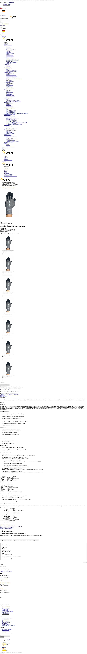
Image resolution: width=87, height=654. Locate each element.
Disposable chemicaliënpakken (11, 75)
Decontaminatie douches (10, 133)
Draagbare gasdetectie (7, 45)
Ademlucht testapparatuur (10, 140)
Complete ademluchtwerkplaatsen (11, 138)
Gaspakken (8, 79)
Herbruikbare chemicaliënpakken (11, 76)
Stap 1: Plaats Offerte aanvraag (6, 540)
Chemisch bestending (9, 92)
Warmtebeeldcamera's (7, 135)
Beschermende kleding (8, 72)
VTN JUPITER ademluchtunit (11, 123)
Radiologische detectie (8, 67)
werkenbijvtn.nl (11, 2)
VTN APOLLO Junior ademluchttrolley (12, 118)
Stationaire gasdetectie (5, 607)
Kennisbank (6, 159)
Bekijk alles (6, 44)
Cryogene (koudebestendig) (10, 96)
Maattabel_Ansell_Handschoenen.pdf (6, 528)
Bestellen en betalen (5, 630)
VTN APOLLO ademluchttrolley (11, 119)
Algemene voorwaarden (8, 175)
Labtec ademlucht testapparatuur (9, 114)
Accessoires (8, 54)
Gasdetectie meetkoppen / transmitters (12, 60)
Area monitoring (9, 50)
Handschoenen (6, 89)
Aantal (3, 553)
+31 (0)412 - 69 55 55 (3, 394)
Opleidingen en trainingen (8, 142)
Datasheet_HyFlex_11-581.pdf (5, 524)
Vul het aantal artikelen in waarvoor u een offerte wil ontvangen (11, 556)
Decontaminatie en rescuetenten (9, 129)
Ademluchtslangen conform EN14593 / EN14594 (14, 127)
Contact (5, 171)
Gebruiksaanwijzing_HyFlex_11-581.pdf (6, 527)
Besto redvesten (6, 134)
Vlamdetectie (6, 64)
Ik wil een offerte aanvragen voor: (7, 544)
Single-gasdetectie (9, 47)
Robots (5, 143)
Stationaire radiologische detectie (11, 71)
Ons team (5, 170)
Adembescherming (7, 97)
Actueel (3, 149)
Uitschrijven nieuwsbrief (6, 622)
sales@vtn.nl (10, 394)
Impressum (4, 620)
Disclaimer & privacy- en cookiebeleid (10, 176)
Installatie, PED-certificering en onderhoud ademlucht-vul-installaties (17, 113)
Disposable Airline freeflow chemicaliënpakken (13, 78)
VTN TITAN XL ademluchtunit (11, 120)
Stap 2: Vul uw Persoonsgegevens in (19, 540)
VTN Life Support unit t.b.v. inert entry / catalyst (14, 124)
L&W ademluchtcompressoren (9, 107)
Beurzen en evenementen (8, 160)
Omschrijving (2, 395)
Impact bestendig (9, 94)
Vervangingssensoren (9, 55)
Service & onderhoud (5, 148)
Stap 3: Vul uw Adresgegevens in (32, 540)
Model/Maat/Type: (5, 557)
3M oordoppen (8, 105)
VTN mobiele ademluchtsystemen (7, 611)
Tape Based (8, 51)
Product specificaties (3, 396)
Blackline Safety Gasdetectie (11, 49)
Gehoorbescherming (7, 102)
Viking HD (8, 87)
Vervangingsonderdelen (10, 56)
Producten (4, 36)
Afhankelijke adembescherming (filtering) (13, 100)
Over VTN (4, 161)
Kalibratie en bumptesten (10, 53)
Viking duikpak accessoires (10, 88)
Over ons (5, 169)
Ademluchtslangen (7, 125)
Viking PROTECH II (9, 85)
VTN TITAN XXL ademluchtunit (11, 121)
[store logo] (13, 18)
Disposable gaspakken (10, 81)
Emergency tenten (9, 132)
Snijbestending (8, 93)
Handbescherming (5, 610)
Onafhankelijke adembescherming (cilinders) (13, 101)
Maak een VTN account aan (6, 629)
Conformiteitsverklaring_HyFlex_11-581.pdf (7, 525)
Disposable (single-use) (10, 95)
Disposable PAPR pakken (10, 77)
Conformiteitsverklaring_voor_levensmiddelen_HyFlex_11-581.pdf (11, 526)
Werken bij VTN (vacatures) (6, 621)
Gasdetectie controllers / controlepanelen (12, 59)
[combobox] (5, 21)
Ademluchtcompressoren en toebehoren (12, 141)
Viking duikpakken (7, 82)
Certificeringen (6, 173)
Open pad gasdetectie (9, 61)
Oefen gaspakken (9, 80)
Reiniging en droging (9, 139)
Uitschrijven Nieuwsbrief (8, 174)
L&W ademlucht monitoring (10, 112)
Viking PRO (8, 86)
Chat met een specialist (15, 394)
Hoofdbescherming (7, 115)
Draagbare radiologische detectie (11, 70)
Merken (3, 147)
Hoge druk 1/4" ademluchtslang (11, 128)
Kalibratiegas (8, 52)
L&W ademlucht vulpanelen (10, 111)
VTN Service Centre (5, 619)
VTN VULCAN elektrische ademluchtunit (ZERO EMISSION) (16, 122)
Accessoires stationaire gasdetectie (11, 62)
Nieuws (5, 158)
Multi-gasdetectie (9, 48)
